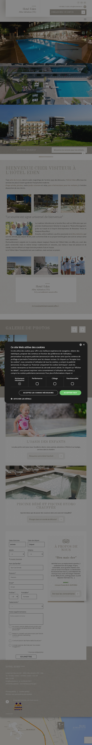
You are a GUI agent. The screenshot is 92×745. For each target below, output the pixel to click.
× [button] (84, 344)
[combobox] (81, 345)
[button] (21, 398)
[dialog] (46, 372)
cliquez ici (69, 373)
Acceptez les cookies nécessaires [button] (38, 393)
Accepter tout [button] (70, 393)
